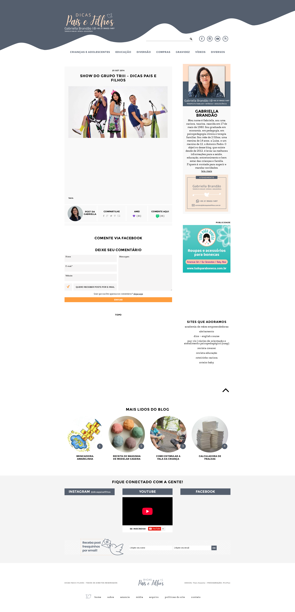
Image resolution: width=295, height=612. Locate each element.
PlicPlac (226, 583)
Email (119, 216)
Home (97, 597)
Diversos (218, 52)
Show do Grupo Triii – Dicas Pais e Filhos (118, 78)
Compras (163, 52)
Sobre (110, 597)
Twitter (111, 216)
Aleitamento (206, 331)
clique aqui (138, 294)
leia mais (206, 171)
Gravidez (183, 52)
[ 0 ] (139, 216)
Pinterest (115, 216)
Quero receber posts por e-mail (95, 287)
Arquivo (154, 597)
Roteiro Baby (206, 362)
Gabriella (90, 214)
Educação (123, 52)
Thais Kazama (199, 583)
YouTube (217, 38)
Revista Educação (206, 353)
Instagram (209, 38)
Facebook (202, 38)
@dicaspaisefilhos (100, 492)
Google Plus (107, 216)
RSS (225, 38)
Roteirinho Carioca (207, 358)
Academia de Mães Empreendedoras (206, 327)
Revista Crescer (206, 348)
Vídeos (200, 52)
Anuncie (125, 597)
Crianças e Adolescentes (90, 52)
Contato (196, 597)
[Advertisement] (118, 166)
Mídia (139, 597)
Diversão (144, 52)
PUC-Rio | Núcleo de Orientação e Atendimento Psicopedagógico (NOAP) (206, 342)
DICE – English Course (206, 336)
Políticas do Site (175, 597)
